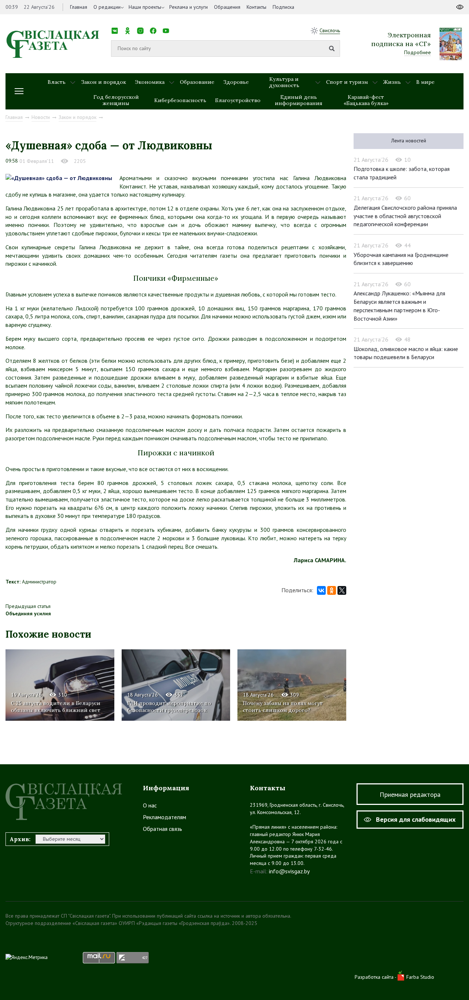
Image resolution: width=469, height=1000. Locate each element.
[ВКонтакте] (321, 590)
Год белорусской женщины (116, 100)
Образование (197, 82)
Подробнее (417, 52)
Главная (78, 7)
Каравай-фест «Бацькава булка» (366, 100)
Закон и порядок (103, 82)
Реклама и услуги (188, 7)
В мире (425, 82)
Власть (57, 82)
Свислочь (330, 30)
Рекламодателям (164, 817)
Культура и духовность (284, 82)
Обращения (227, 7)
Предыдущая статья (28, 606)
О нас (150, 805)
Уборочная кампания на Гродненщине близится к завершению (401, 259)
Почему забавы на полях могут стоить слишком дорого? (283, 706)
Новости (41, 117)
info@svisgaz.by (289, 871)
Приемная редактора (410, 794)
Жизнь (392, 82)
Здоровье (236, 82)
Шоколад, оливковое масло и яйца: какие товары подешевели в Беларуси (406, 353)
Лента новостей (408, 140)
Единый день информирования (298, 100)
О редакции (107, 7)
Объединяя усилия (28, 613)
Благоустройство (238, 100)
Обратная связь (162, 828)
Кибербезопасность (180, 100)
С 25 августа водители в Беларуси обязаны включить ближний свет (55, 706)
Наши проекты (145, 7)
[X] (341, 590)
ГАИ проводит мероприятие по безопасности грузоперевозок (169, 706)
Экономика (150, 82)
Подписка (283, 7)
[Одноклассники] (331, 590)
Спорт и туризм (347, 82)
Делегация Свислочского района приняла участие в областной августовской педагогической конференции (405, 216)
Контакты (256, 7)
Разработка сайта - (376, 977)
